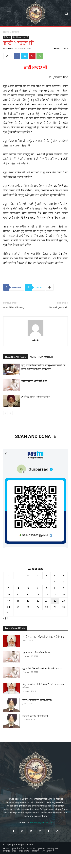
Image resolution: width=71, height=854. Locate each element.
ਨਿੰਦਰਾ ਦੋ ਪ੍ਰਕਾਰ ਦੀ (58, 307)
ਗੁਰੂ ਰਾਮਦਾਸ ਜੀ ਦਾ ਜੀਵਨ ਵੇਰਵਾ (36, 652)
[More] (49, 287)
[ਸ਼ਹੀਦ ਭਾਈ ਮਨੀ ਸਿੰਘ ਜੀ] (11, 385)
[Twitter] (24, 56)
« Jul (5, 618)
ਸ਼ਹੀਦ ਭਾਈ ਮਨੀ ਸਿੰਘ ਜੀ (34, 381)
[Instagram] (22, 830)
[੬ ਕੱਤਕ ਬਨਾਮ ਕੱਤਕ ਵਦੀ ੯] (11, 401)
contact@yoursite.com (41, 822)
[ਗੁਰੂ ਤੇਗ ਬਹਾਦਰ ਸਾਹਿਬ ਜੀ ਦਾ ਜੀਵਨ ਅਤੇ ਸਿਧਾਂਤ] (11, 641)
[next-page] (11, 413)
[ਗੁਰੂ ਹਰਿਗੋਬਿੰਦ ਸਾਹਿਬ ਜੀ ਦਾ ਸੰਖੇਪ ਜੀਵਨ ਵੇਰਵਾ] (11, 672)
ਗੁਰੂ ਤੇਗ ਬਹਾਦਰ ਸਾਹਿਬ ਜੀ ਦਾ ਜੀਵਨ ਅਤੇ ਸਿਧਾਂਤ (43, 636)
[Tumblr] (48, 830)
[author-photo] (35, 335)
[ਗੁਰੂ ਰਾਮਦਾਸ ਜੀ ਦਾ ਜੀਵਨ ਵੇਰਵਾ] (11, 656)
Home (6, 32)
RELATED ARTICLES (15, 356)
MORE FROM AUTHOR (41, 356)
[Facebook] (17, 56)
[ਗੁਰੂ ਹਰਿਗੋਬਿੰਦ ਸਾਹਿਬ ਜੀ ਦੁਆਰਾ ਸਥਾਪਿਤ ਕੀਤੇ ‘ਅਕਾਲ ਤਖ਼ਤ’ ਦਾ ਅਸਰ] (11, 369)
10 (8, 594)
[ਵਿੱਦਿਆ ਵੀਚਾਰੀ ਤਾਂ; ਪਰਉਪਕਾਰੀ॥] (11, 705)
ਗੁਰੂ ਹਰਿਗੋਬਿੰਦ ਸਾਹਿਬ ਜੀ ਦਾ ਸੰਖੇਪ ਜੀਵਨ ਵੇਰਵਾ (42, 668)
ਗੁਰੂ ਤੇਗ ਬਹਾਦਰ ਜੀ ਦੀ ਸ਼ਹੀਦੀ (35, 716)
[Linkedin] (31, 830)
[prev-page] (5, 413)
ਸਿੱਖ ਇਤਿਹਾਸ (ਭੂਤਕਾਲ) (20, 37)
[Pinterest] (32, 56)
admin (9, 48)
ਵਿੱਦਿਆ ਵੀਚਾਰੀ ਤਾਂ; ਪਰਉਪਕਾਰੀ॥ (37, 700)
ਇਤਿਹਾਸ (15, 32)
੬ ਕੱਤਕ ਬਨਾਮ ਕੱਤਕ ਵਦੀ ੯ (35, 397)
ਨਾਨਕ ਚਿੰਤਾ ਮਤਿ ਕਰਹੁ (13, 307)
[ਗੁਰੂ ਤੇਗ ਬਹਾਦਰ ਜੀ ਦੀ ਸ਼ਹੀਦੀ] (11, 721)
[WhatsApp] (39, 56)
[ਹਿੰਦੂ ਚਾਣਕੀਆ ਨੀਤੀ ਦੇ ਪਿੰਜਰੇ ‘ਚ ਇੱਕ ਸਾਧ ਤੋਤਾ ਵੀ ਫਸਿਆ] (11, 688)
